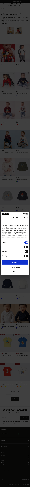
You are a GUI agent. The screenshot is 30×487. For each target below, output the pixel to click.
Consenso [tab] (4, 217)
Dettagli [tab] (12, 217)
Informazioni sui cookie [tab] (22, 217)
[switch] (26, 247)
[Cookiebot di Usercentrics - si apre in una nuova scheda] (22, 214)
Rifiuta (15, 271)
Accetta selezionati (15, 267)
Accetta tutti (15, 262)
